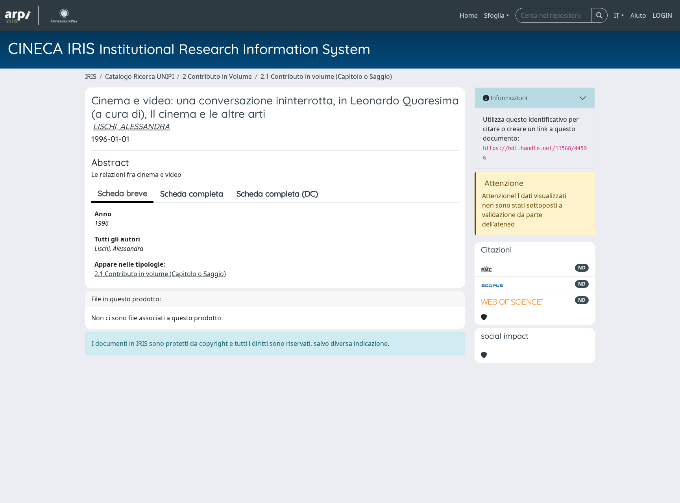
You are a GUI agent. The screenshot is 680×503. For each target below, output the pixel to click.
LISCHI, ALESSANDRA (131, 126)
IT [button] (616, 15)
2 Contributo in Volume (217, 76)
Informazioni (508, 98)
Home (469, 15)
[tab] (331, 194)
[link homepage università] (64, 15)
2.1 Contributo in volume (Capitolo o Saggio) (326, 76)
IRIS (90, 76)
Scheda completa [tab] (191, 194)
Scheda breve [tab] (122, 193)
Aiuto (638, 15)
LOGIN (662, 15)
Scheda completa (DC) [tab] (277, 194)
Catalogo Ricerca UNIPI (139, 76)
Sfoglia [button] (494, 15)
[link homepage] (22, 15)
